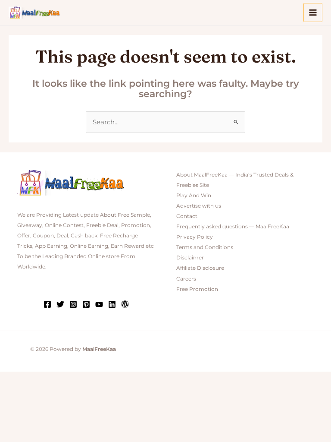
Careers (186, 279)
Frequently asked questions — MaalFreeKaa (232, 227)
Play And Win (193, 196)
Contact (186, 216)
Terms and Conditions (204, 247)
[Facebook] (47, 304)
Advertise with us (198, 206)
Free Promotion (197, 289)
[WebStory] (125, 304)
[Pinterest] (86, 304)
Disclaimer (190, 258)
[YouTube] (99, 304)
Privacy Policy (194, 237)
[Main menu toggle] (312, 12)
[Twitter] (60, 304)
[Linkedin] (112, 304)
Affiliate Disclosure (200, 268)
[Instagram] (73, 304)
